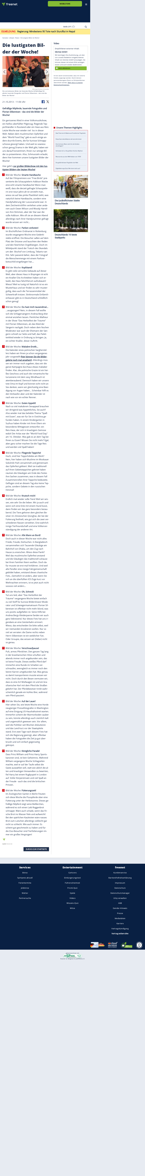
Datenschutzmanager (120, 893)
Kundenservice (120, 872)
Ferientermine (25, 883)
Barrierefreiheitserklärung (120, 877)
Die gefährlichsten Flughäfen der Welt (67, 163)
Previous (4, 71)
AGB (120, 903)
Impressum (120, 883)
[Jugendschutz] (72, 956)
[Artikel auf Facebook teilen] (43, 102)
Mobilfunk (65, 3)
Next (47, 71)
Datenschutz (120, 888)
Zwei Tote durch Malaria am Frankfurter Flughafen (71, 133)
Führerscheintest (72, 883)
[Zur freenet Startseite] (8, 3)
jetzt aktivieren (64, 68)
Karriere (120, 923)
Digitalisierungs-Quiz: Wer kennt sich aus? (68, 168)
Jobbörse (25, 888)
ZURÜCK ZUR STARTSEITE (36, 849)
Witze (72, 908)
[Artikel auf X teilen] (47, 102)
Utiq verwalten (120, 898)
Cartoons (72, 872)
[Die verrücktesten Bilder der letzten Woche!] (25, 72)
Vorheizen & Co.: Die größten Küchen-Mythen (69, 151)
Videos (73, 898)
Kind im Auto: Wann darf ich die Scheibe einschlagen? (67, 145)
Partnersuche (25, 898)
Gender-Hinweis (120, 908)
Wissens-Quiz (72, 903)
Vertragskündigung (120, 928)
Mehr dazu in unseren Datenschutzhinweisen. (68, 84)
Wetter (25, 893)
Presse (120, 913)
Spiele (72, 893)
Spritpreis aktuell (24, 877)
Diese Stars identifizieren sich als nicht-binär (69, 139)
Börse (24, 872)
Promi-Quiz (72, 888)
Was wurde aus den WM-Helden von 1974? (68, 157)
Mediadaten (120, 918)
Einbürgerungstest (72, 877)
